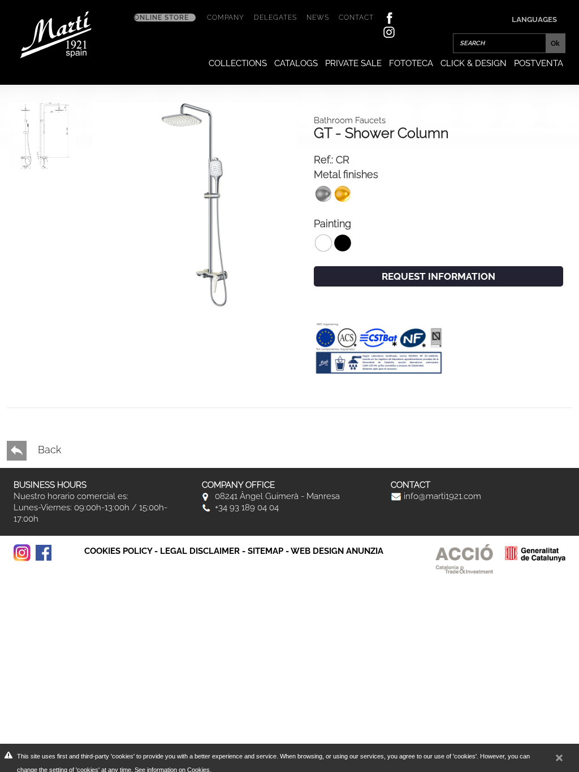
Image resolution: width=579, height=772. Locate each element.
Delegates (275, 17)
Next (31, 339)
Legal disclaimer (200, 551)
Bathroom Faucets (350, 120)
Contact (356, 17)
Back (48, 450)
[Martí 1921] (56, 34)
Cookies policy (118, 551)
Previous (31, 380)
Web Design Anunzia (337, 551)
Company (225, 17)
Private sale (353, 63)
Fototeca (411, 63)
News (317, 17)
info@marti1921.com (441, 496)
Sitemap (265, 551)
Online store (161, 17)
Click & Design (473, 63)
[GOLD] (194, 204)
